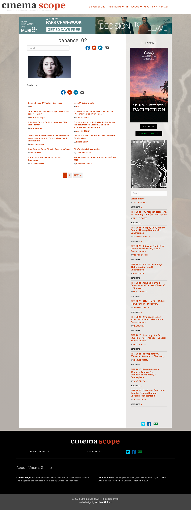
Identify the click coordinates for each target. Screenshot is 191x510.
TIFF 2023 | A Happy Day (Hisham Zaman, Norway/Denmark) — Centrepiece (148, 230)
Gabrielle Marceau (142, 236)
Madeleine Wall (140, 381)
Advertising (150, 7)
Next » (77, 175)
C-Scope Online (97, 7)
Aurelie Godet (139, 344)
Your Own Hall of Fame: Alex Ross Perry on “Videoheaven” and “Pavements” (93, 112)
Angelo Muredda (140, 292)
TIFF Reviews (132, 7)
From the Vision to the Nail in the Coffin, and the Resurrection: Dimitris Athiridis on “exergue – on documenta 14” (94, 124)
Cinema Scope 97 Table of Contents (45, 103)
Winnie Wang (138, 273)
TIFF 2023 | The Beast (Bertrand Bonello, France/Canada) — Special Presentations (148, 393)
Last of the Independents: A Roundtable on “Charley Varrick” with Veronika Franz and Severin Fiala (48, 138)
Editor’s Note (138, 198)
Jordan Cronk (36, 128)
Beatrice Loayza (37, 117)
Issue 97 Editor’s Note (84, 103)
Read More (136, 207)
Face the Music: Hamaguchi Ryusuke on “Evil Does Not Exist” (48, 112)
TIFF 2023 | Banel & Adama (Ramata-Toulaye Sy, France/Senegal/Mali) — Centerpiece (145, 373)
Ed (31, 106)
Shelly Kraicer (140, 218)
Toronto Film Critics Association (126, 480)
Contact (163, 7)
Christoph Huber (37, 144)
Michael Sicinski (140, 255)
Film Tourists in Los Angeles (87, 149)
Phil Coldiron (35, 152)
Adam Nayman (83, 117)
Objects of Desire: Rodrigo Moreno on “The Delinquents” (47, 123)
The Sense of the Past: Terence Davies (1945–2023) (95, 158)
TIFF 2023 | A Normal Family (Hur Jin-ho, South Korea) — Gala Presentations (148, 248)
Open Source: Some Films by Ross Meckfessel (49, 149)
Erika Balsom (82, 141)
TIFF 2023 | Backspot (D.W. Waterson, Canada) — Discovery (148, 355)
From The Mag (114, 7)
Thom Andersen (83, 152)
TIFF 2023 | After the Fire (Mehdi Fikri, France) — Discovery (148, 302)
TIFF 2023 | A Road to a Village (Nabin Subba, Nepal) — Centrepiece (146, 267)
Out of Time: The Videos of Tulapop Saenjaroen (44, 158)
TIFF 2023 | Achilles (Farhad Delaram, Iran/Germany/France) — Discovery (148, 285)
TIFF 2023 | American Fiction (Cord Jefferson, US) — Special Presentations (147, 319)
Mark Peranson (140, 202)
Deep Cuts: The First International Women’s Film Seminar (94, 136)
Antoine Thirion (83, 130)
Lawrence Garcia (84, 163)
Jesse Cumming (37, 163)
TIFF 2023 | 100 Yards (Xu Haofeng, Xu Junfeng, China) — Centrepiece (149, 213)
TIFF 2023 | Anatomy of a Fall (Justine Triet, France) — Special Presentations (148, 338)
